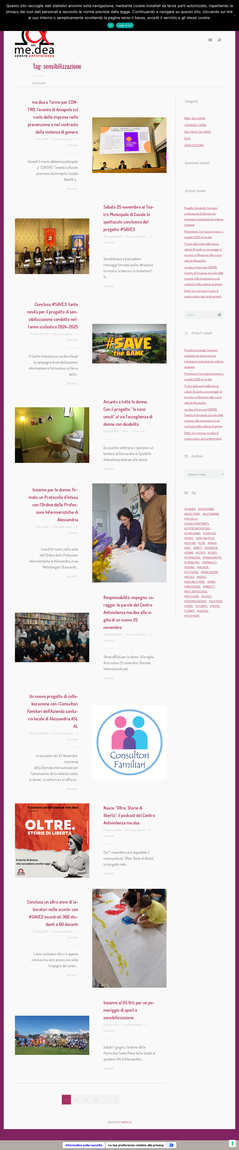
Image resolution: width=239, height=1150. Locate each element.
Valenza (203, 610)
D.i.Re (202, 543)
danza (213, 543)
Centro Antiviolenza (198, 528)
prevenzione (193, 586)
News (125, 431)
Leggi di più (125, 25)
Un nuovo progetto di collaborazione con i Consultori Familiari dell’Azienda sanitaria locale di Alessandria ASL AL (52, 711)
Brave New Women (194, 118)
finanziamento (212, 557)
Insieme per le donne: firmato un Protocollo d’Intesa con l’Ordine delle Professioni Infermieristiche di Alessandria (53, 504)
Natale (202, 577)
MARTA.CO (126, 1122)
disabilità (212, 547)
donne (189, 552)
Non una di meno (195, 581)
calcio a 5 (191, 518)
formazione (192, 562)
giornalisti (210, 562)
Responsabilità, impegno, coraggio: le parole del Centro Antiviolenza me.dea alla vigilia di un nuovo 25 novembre (129, 612)
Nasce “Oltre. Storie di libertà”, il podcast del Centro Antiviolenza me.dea (129, 815)
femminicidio (193, 557)
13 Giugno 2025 (110, 431)
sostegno (216, 601)
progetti (210, 586)
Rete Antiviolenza (196, 591)
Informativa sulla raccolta (84, 1145)
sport (189, 606)
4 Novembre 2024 (112, 830)
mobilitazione (210, 572)
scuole (207, 596)
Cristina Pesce (206, 538)
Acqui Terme (193, 513)
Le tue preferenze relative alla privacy (136, 1145)
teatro (216, 606)
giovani (190, 567)
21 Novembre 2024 (112, 634)
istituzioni (192, 572)
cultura (190, 543)
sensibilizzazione (196, 601)
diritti (198, 547)
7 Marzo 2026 (42, 139)
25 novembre (207, 509)
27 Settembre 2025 (39, 333)
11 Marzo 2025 (42, 526)
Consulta (210, 533)
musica (190, 577)
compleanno (193, 533)
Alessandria (211, 513)
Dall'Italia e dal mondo (197, 131)
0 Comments (138, 431)
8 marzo (190, 509)
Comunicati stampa (62, 139)
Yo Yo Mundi (192, 615)
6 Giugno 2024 (110, 1024)
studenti (202, 606)
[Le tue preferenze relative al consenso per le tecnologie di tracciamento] (232, 1143)
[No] (234, 15)
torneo (190, 610)
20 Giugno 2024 (41, 931)
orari (212, 581)
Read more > (72, 189)
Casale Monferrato (197, 523)
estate (201, 552)
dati (188, 547)
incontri (203, 567)
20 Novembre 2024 (39, 733)
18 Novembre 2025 (112, 236)
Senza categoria (194, 145)
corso (189, 538)
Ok (110, 25)
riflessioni (192, 596)
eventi (213, 552)
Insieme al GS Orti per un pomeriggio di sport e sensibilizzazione (129, 1010)
